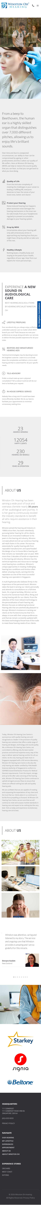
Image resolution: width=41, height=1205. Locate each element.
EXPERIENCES (7, 1144)
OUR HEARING (8, 1137)
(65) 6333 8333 (7, 1118)
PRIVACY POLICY (8, 1123)
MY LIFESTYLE (7, 1141)
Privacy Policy (29, 1198)
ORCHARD (6, 1168)
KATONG (5, 1175)
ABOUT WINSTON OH (11, 1154)
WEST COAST (7, 1172)
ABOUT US (6, 1151)
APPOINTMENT (8, 1147)
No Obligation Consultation (39, 315)
